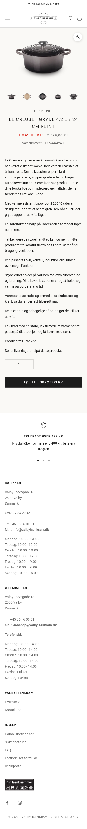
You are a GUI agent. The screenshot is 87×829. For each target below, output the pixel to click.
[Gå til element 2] (27, 96)
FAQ (8, 750)
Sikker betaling (16, 742)
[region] (43, 437)
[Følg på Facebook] (7, 802)
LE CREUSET (43, 111)
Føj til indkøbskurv (43, 382)
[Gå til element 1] (11, 96)
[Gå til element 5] (73, 96)
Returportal (13, 766)
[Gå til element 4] (58, 96)
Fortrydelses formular (21, 758)
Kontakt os (13, 710)
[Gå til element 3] (42, 96)
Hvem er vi (12, 702)
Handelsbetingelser (19, 734)
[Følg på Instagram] (19, 802)
